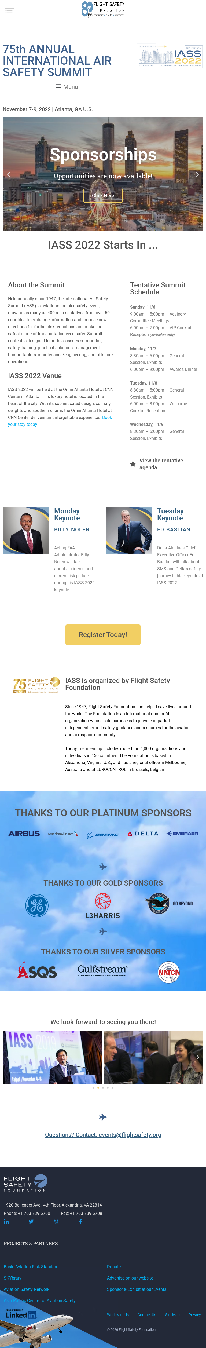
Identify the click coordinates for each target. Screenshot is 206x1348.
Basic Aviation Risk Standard (31, 1266)
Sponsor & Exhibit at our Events (136, 1289)
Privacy (195, 1315)
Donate (114, 1266)
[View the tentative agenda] (132, 464)
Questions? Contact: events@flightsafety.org (103, 1134)
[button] (67, 86)
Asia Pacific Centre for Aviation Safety (40, 1300)
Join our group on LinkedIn (22, 1314)
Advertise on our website (130, 1278)
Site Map (172, 1315)
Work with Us (118, 1315)
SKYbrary (12, 1278)
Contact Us (147, 1315)
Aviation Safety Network (26, 1289)
